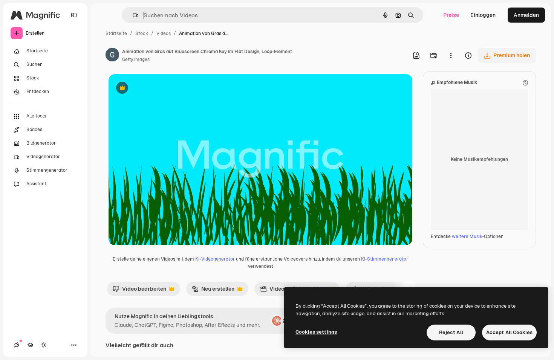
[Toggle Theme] (44, 345)
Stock (141, 34)
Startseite (116, 34)
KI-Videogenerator (215, 259)
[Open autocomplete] (132, 15)
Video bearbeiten (139, 290)
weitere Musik (467, 236)
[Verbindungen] (17, 345)
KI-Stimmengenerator (384, 259)
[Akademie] (30, 345)
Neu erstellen (213, 290)
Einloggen (483, 15)
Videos (163, 34)
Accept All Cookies (509, 332)
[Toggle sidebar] (74, 15)
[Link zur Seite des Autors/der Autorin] (112, 56)
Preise (451, 15)
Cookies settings (316, 332)
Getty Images (136, 59)
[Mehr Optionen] (450, 55)
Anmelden (526, 15)
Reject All (451, 332)
